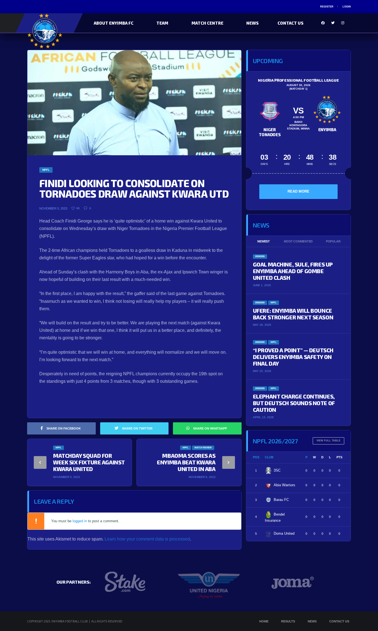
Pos (256, 457)
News (252, 22)
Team (162, 22)
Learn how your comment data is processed (147, 539)
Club (269, 457)
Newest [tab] (263, 241)
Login (347, 6)
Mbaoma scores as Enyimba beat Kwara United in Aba (186, 462)
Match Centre (207, 22)
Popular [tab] (333, 241)
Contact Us (291, 22)
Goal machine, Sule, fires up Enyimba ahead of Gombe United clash (293, 271)
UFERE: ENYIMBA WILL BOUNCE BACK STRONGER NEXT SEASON (293, 313)
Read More (298, 191)
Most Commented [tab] (298, 241)
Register (326, 6)
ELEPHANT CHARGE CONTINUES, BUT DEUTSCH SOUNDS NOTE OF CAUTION (294, 403)
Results (288, 621)
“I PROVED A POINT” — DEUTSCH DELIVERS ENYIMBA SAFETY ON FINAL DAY (293, 357)
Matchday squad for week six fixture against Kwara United (89, 462)
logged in (80, 521)
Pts (339, 457)
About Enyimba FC (113, 22)
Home (263, 621)
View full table (328, 440)
